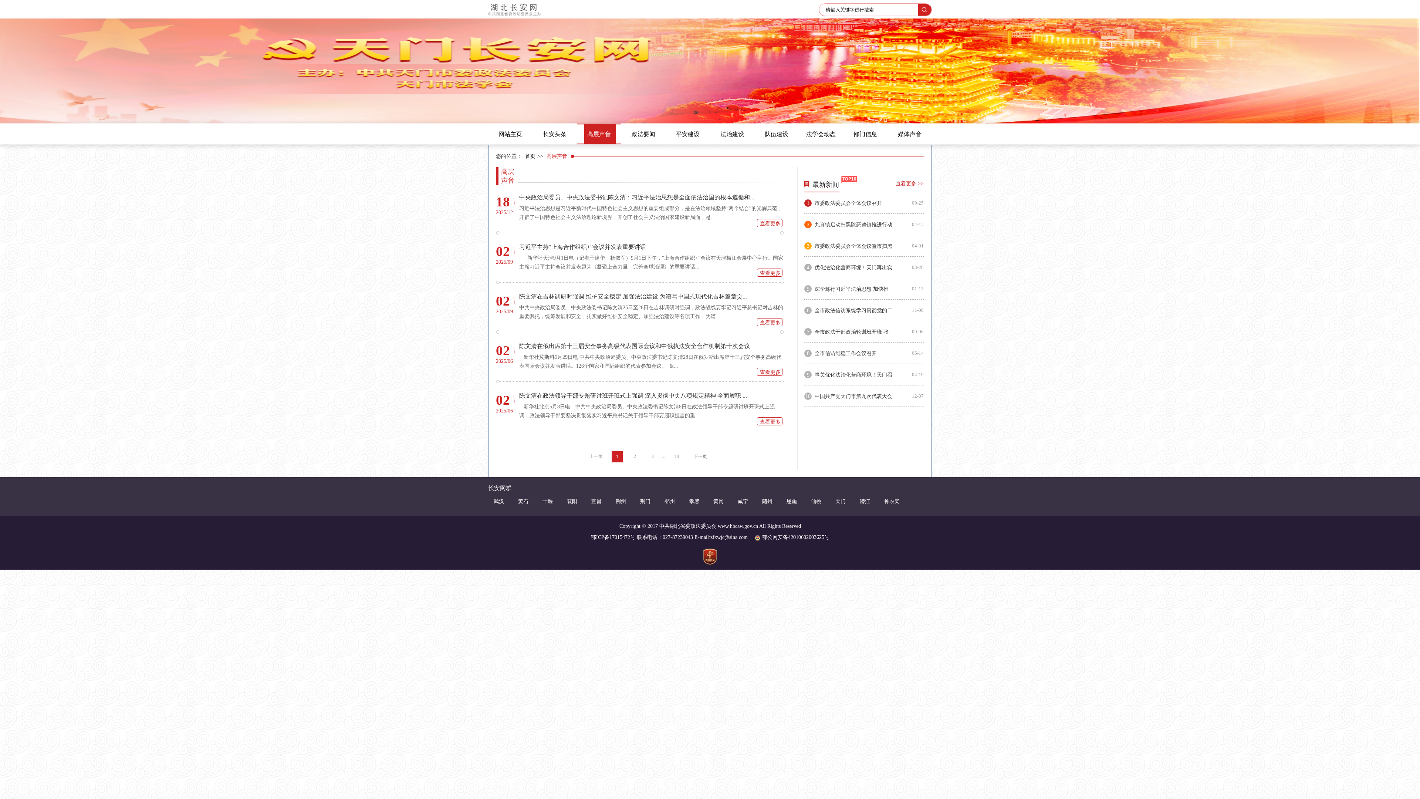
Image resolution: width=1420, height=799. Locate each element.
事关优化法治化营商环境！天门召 (853, 375)
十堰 (547, 501)
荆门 (645, 501)
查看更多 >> (910, 183)
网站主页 (510, 134)
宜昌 (596, 501)
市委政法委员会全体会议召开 (848, 203)
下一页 (700, 456)
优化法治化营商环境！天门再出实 (853, 267)
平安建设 (688, 134)
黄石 (523, 501)
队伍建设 (776, 134)
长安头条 (555, 134)
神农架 (892, 501)
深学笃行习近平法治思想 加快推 (852, 289)
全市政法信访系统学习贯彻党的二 (853, 310)
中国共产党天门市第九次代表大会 (853, 396)
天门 (840, 501)
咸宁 (743, 501)
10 (676, 456)
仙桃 (816, 501)
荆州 (621, 501)
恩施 (792, 501)
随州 (767, 501)
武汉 (499, 501)
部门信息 (865, 134)
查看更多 (770, 223)
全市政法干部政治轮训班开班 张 (852, 332)
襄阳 (572, 501)
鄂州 (670, 501)
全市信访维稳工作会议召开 (846, 353)
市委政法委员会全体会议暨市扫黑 (853, 246)
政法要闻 (643, 134)
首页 (530, 156)
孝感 (694, 501)
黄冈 (718, 501)
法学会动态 (821, 134)
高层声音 (599, 134)
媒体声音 (910, 134)
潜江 (865, 501)
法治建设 (732, 134)
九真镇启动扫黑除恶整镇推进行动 (853, 224)
